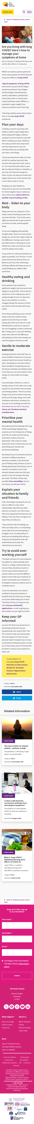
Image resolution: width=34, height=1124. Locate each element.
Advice (12, 683)
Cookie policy (9, 1060)
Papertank (17, 1090)
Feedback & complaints (9, 1063)
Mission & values (25, 1028)
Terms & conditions (9, 1057)
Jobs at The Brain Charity (11, 1044)
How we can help (8, 1022)
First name (7, 919)
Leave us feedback (8, 1050)
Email (5, 946)
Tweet (18, 698)
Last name (7, 933)
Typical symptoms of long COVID (15, 83)
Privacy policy (24, 1057)
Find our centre (7, 1025)
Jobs (20, 1063)
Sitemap (16, 1065)
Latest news (23, 1031)
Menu (29, 12)
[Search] (24, 12)
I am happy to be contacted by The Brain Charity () (16, 964)
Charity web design (12, 1088)
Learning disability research (11, 1047)
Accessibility (24, 1060)
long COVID (23, 77)
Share (18, 692)
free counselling (16, 481)
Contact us (6, 1028)
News (12, 875)
